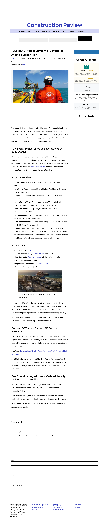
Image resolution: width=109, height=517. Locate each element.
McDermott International (44, 263)
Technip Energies (34, 257)
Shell (29, 254)
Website (13, 476)
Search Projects (84, 39)
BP (33, 254)
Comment (13, 440)
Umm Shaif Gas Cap (38, 167)
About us (34, 509)
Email (12, 468)
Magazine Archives (37, 508)
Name (12, 460)
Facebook (78, 504)
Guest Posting (57, 506)
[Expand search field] (88, 31)
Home (13, 58)
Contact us (56, 504)
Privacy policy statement (40, 504)
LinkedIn (77, 508)
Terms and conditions (39, 506)
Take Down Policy (58, 509)
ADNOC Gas (30, 250)
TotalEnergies (39, 254)
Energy (19, 58)
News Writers (57, 508)
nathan (23, 64)
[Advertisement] (54, 10)
